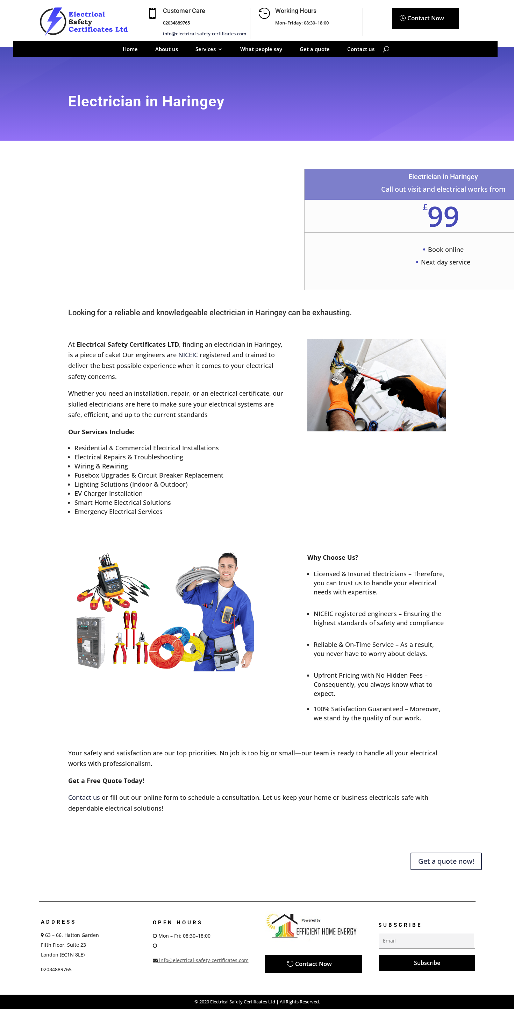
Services (205, 49)
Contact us (360, 49)
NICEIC (188, 355)
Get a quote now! (446, 861)
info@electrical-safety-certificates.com (204, 33)
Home (130, 49)
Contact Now (425, 18)
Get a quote (315, 49)
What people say (261, 49)
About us (166, 49)
